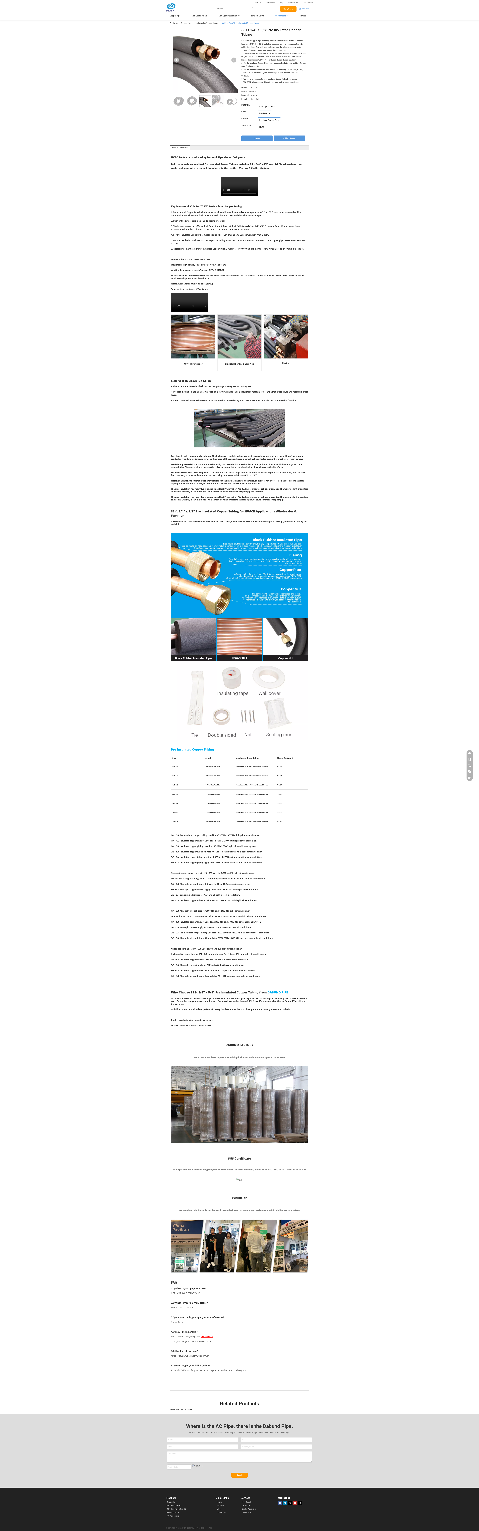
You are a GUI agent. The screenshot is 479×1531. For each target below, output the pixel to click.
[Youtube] (295, 1503)
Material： (246, 95)
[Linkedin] (285, 1503)
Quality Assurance (249, 1509)
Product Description (180, 148)
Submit (239, 1475)
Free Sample (308, 3)
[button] (233, 60)
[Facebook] (280, 1503)
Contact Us (293, 3)
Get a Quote (288, 9)
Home (219, 1502)
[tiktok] (300, 1503)
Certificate (270, 3)
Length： (245, 99)
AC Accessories (173, 1516)
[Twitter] (290, 1503)
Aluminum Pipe (173, 1512)
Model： (245, 87)
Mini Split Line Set (174, 1505)
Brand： (245, 91)
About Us (257, 3)
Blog (281, 3)
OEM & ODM (246, 1512)
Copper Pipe (172, 1502)
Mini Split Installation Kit (176, 1509)
